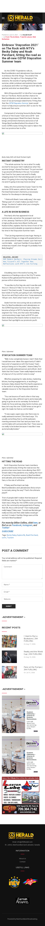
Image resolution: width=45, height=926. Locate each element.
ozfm (4, 538)
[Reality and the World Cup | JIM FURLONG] (9, 657)
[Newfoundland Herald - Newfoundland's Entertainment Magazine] (21, 17)
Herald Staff (27, 35)
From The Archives (12, 37)
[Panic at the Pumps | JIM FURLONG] (9, 672)
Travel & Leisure (26, 37)
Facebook (17, 525)
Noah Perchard (32, 535)
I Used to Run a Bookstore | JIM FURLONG (31, 638)
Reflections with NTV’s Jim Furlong (20, 264)
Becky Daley (11, 535)
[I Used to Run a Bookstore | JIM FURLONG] (9, 641)
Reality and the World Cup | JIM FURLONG (33, 652)
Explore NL (21, 535)
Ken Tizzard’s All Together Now (18, 261)
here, (35, 522)
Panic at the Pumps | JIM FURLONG (33, 668)
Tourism (10, 538)
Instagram (27, 525)
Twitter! (5, 527)
